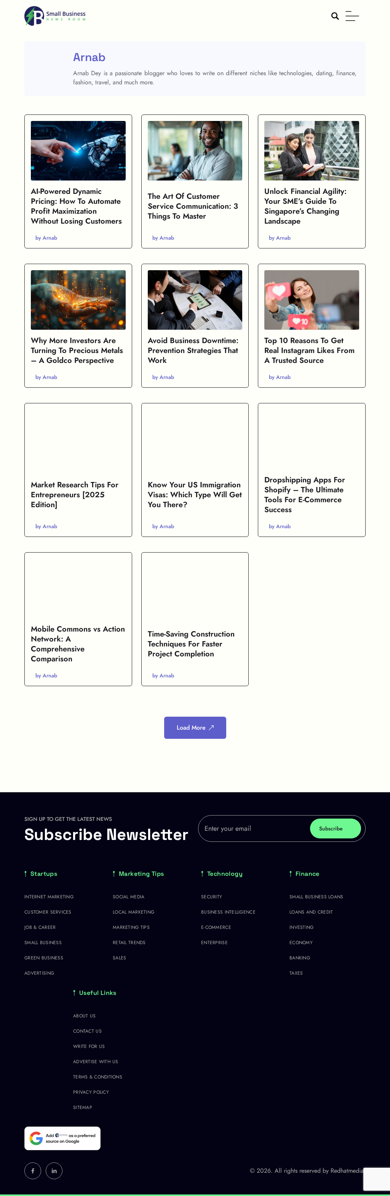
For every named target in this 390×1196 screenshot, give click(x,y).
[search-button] (335, 16)
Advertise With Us (95, 1061)
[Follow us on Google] (62, 1138)
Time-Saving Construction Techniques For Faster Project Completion (191, 644)
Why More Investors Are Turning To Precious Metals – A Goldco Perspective (77, 350)
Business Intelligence (228, 912)
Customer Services (48, 912)
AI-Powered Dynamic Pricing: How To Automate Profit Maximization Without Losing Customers (76, 206)
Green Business (43, 957)
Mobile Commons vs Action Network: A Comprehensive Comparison (78, 644)
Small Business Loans (316, 896)
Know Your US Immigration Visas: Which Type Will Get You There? (195, 494)
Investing (301, 927)
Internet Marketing (49, 896)
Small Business (43, 942)
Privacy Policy (91, 1092)
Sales (119, 957)
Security (211, 896)
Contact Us (87, 1031)
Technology (225, 874)
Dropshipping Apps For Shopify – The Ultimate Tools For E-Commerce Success (304, 494)
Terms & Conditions (97, 1076)
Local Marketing (133, 912)
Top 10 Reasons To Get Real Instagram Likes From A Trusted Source (309, 350)
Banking (299, 957)
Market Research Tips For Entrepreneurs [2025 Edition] (74, 494)
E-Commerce (216, 927)
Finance (308, 874)
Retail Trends (129, 942)
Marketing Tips (141, 874)
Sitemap (82, 1107)
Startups (43, 874)
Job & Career (40, 927)
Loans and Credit (311, 912)
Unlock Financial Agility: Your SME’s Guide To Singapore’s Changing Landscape (305, 206)
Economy (301, 942)
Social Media (128, 896)
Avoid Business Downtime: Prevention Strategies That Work (193, 350)
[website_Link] (32, 1170)
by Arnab (46, 238)
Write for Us (89, 1046)
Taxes (296, 973)
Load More (191, 727)
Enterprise (214, 942)
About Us (84, 1015)
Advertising (39, 973)
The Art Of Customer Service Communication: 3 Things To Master (193, 206)
